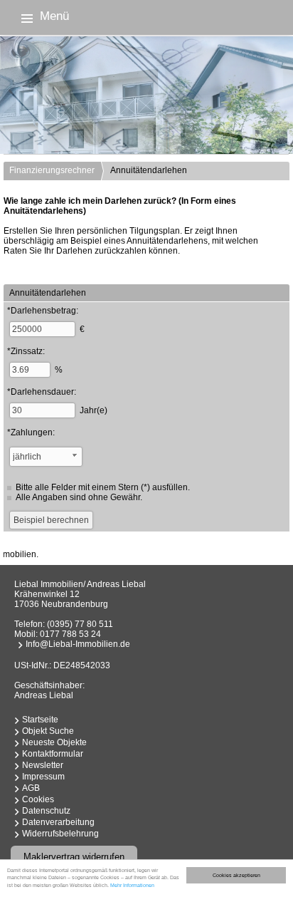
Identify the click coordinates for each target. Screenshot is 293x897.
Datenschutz (46, 811)
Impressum (43, 777)
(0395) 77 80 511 (80, 624)
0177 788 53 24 (70, 634)
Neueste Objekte (54, 742)
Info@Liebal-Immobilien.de (78, 644)
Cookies (38, 799)
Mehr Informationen (132, 885)
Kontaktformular (52, 754)
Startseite (40, 720)
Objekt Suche (48, 731)
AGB (31, 788)
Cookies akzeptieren (236, 875)
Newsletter (42, 765)
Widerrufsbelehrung (60, 834)
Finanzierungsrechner (52, 170)
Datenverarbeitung (58, 822)
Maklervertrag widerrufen (73, 856)
